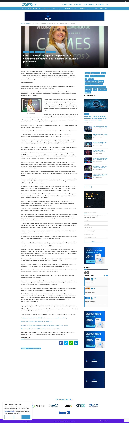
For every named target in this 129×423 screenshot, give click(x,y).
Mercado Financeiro (88, 8)
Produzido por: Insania (25, 420)
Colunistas (87, 92)
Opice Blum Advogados (90, 84)
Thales (94, 89)
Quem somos (77, 4)
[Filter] (88, 272)
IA (42, 8)
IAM (45, 8)
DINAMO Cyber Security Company (97, 75)
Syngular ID (102, 86)
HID (86, 78)
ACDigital (87, 73)
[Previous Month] (104, 275)
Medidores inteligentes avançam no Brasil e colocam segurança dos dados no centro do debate (95, 118)
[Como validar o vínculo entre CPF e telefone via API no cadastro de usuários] (88, 168)
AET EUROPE (93, 73)
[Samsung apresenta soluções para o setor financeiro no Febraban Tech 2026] (88, 160)
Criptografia (34, 8)
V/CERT (99, 89)
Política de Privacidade (9, 411)
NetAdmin (101, 81)
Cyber (53, 8)
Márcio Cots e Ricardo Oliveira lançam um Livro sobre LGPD (36, 321)
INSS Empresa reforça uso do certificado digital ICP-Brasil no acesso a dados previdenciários (100, 127)
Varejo (96, 8)
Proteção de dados (36, 348)
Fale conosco (100, 4)
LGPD (29, 348)
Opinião (101, 8)
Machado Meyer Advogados (91, 81)
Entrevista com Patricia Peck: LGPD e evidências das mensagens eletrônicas (40, 329)
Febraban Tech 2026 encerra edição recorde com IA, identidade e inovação (100, 135)
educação (24, 348)
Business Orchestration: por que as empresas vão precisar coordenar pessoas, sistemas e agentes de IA (100, 143)
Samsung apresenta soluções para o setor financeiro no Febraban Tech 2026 (100, 159)
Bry (99, 73)
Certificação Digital (74, 8)
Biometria (67, 8)
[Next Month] (107, 275)
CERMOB (87, 75)
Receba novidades (89, 4)
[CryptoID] (29, 4)
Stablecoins (82, 8)
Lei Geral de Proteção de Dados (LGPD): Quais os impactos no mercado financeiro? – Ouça (44, 318)
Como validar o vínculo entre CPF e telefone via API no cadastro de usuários (100, 167)
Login (125, 1)
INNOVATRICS (91, 78)
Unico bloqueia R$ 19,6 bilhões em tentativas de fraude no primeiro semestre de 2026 (100, 151)
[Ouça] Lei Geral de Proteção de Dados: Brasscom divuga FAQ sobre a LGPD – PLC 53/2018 (44, 325)
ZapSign (104, 89)
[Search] (107, 4)
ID (39, 8)
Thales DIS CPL (88, 89)
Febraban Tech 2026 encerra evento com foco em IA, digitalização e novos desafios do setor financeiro (100, 175)
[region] (17, 411)
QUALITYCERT (99, 84)
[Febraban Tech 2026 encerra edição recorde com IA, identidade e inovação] (88, 137)
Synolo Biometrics (94, 86)
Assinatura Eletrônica (58, 8)
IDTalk (49, 8)
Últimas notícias (67, 4)
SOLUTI (86, 86)
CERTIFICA (103, 73)
